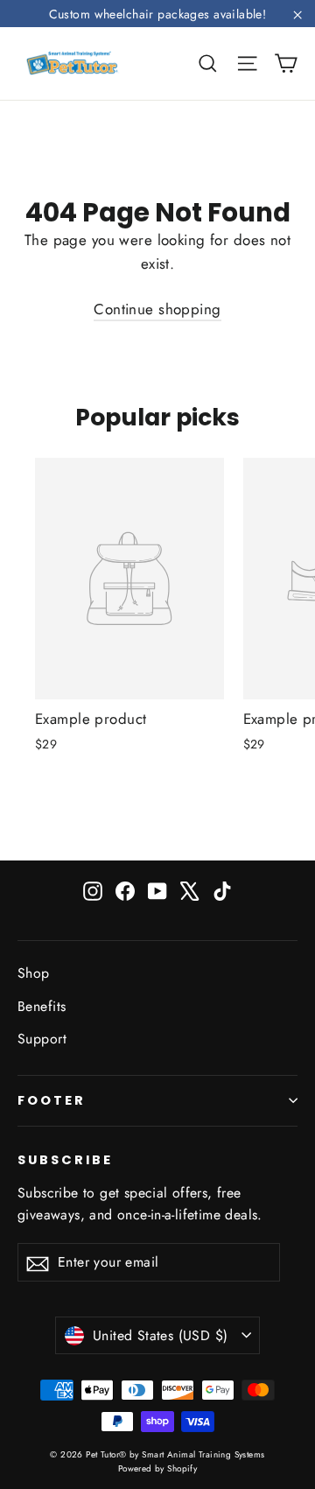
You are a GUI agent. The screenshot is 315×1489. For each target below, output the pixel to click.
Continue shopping (157, 309)
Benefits (42, 1006)
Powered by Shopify (158, 1468)
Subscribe (65, 1160)
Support (42, 1039)
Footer (52, 1100)
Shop (34, 973)
